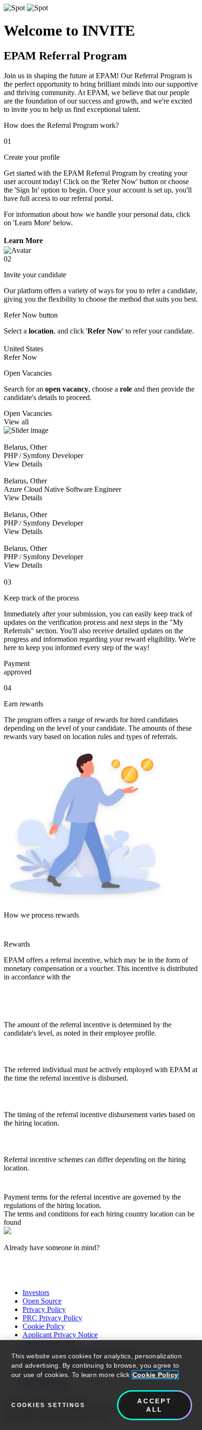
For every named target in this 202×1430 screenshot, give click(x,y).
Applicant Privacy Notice (60, 1335)
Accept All (154, 1405)
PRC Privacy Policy (52, 1318)
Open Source (42, 1301)
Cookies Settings (48, 1405)
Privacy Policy (44, 1309)
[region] (101, 1385)
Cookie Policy (44, 1326)
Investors (36, 1293)
